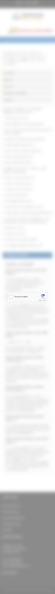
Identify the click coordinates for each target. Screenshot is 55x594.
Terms (44, 300)
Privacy (40, 300)
